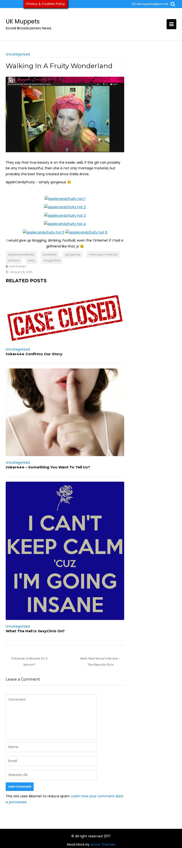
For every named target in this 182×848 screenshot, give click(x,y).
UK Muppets (23, 21)
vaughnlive (51, 260)
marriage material (103, 254)
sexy (31, 260)
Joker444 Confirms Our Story (34, 354)
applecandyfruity (21, 254)
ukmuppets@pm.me (152, 4)
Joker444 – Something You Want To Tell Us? (48, 467)
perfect (13, 260)
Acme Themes (103, 844)
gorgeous (72, 254)
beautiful (49, 254)
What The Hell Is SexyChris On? (35, 631)
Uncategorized (18, 54)
